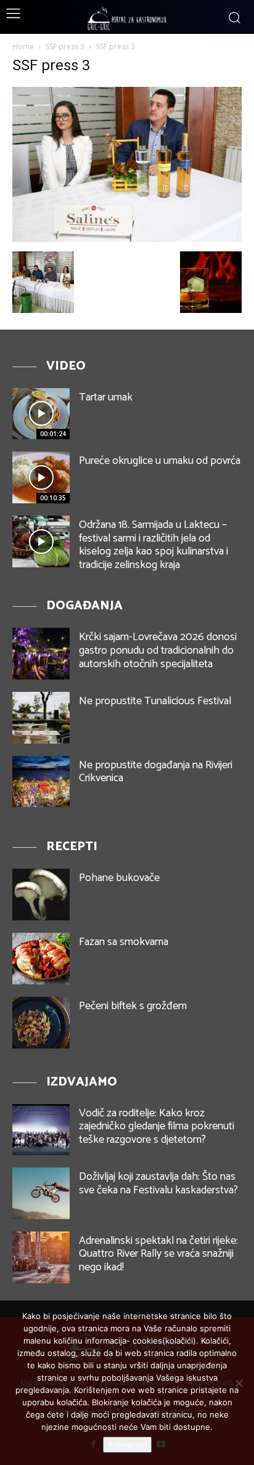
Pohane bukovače (119, 878)
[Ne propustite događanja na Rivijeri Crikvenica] (41, 782)
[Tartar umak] (41, 414)
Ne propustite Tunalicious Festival (155, 701)
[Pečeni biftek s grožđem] (41, 1023)
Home (23, 46)
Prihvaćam (127, 1445)
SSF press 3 (65, 46)
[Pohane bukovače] (41, 894)
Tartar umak (106, 397)
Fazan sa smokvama (123, 942)
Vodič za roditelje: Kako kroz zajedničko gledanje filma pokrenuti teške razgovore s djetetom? (156, 1126)
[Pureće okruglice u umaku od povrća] (41, 477)
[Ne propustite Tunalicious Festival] (41, 718)
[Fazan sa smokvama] (41, 958)
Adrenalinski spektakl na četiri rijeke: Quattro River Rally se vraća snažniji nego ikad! (158, 1254)
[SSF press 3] (127, 238)
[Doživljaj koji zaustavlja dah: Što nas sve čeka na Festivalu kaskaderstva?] (41, 1193)
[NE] (238, 1383)
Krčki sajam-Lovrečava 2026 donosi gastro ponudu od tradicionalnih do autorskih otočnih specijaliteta (158, 650)
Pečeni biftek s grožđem (133, 1006)
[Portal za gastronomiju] (127, 18)
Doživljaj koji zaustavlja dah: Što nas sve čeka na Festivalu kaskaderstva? (158, 1183)
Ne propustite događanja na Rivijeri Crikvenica (155, 772)
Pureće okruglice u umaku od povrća (159, 461)
